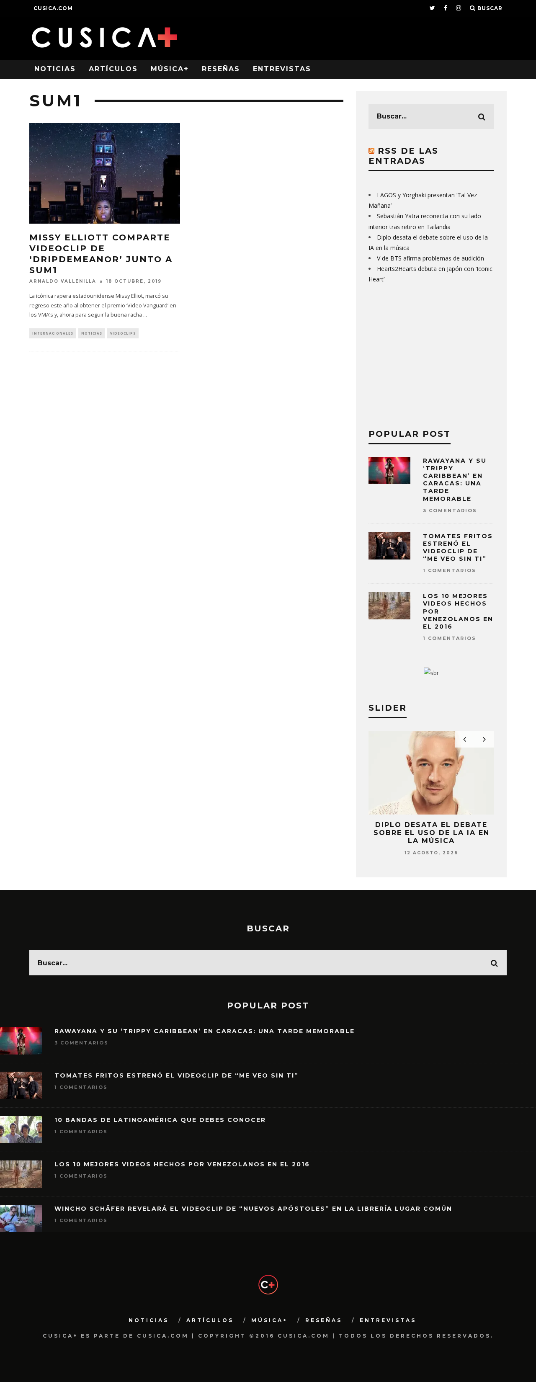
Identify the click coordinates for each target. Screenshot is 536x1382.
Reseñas (221, 69)
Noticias (55, 69)
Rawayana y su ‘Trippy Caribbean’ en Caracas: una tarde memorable (455, 480)
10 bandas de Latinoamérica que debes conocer (160, 1120)
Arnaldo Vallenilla (62, 281)
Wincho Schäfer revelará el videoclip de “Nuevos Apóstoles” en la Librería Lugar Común (253, 1208)
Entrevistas (282, 69)
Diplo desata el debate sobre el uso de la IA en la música (432, 833)
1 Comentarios (449, 570)
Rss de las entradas (403, 156)
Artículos (113, 69)
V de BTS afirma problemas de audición (430, 258)
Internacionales (52, 333)
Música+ (170, 69)
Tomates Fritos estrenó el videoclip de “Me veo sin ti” (458, 547)
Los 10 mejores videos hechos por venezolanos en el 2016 (182, 1164)
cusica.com (53, 8)
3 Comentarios (450, 510)
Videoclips (123, 333)
